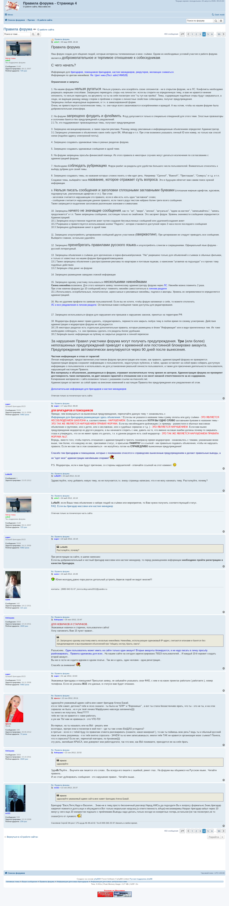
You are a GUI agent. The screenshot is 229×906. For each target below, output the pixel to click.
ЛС (165, 285)
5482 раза (24, 415)
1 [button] (192, 34)
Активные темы (13, 882)
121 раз (23, 608)
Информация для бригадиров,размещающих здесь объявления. (86, 417)
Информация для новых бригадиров (72, 882)
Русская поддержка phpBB (141, 879)
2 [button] (196, 34)
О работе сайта (45, 29)
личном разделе (158, 288)
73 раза (23, 734)
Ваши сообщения (29, 882)
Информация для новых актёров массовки (109, 882)
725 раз (23, 71)
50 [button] (219, 34)
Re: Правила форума (60, 403)
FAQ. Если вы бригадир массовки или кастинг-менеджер (82, 506)
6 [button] (212, 34)
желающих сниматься (162, 72)
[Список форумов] (13, 5)
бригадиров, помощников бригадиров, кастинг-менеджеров (103, 72)
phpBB (97, 879)
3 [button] (200, 34)
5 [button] (208, 34)
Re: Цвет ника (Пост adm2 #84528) (109, 75)
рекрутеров (142, 72)
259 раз (23, 821)
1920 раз (24, 626)
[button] (182, 34)
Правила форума (18, 29)
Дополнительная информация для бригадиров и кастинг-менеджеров (88, 389)
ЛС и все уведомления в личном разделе (73, 304)
